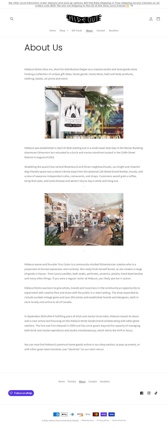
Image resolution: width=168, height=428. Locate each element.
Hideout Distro (55, 420)
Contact (93, 381)
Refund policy (88, 420)
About (82, 381)
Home (61, 381)
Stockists (105, 381)
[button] (11, 18)
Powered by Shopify (70, 420)
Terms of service (119, 420)
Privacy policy (103, 420)
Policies (72, 381)
